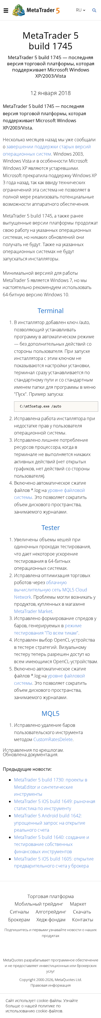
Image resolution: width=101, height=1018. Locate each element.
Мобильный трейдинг (39, 904)
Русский (78, 10)
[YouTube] (59, 945)
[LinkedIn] (50, 945)
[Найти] (94, 10)
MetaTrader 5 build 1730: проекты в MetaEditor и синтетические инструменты (50, 787)
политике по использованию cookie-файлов (34, 1008)
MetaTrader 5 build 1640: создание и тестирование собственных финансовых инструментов (51, 844)
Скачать (82, 911)
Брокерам (19, 919)
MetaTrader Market (33, 611)
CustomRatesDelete (53, 739)
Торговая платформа (50, 896)
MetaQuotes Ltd (68, 979)
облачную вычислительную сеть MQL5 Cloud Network (50, 589)
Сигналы (19, 911)
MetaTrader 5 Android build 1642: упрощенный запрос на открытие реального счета (49, 823)
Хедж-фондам (50, 919)
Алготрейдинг (51, 911)
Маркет (78, 904)
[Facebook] (41, 945)
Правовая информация (51, 985)
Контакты (82, 919)
